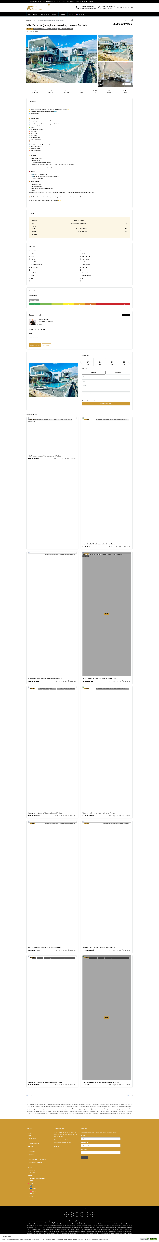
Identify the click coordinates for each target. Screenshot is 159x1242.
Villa (34, 20)
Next (125, 1097)
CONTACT (71, 14)
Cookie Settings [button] (144, 1239)
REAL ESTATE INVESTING (36, 1165)
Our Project (58, 419)
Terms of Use (50, 341)
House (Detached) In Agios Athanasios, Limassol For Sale (99, 544)
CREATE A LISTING (34, 1143)
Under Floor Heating (86, 275)
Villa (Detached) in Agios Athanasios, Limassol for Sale (98, 813)
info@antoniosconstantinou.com (88, 8)
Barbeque (33, 259)
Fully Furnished (34, 272)
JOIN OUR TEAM (34, 1141)
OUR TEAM (33, 1138)
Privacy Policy (74, 1209)
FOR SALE (32, 1151)
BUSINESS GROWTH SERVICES (37, 1178)
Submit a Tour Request (105, 403)
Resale (70, 28)
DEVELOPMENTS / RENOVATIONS (38, 1159)
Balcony (33, 256)
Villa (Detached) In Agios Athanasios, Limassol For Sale (44, 947)
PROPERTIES (33, 1149)
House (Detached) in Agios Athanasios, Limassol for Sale (45, 1082)
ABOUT (35, 14)
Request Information (35, 345)
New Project (53, 28)
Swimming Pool (85, 270)
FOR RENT (32, 1154)
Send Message (46, 345)
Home (29, 20)
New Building (44, 28)
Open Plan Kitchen (86, 256)
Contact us (56, 1146)
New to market (63, 28)
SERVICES (62, 14)
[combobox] (106, 377)
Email (30, 333)
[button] (152, 1239)
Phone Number (84, 1142)
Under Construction (66, 419)
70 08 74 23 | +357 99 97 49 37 (87, 6)
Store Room (84, 267)
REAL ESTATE (44, 14)
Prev (34, 1097)
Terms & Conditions (83, 1209)
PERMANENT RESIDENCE (36, 1162)
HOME (29, 14)
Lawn (32, 278)
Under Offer (31, 421)
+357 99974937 (42, 321)
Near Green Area (86, 251)
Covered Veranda (35, 261)
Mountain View (34, 281)
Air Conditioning (34, 251)
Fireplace (33, 270)
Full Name (83, 1135)
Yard (83, 281)
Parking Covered (85, 259)
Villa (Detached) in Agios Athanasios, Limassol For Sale (44, 456)
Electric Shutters (35, 267)
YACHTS (54, 14)
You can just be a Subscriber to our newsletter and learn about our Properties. (99, 1132)
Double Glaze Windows (36, 264)
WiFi (83, 278)
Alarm (32, 253)
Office (83, 253)
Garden (32, 275)
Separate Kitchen (86, 264)
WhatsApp (50, 321)
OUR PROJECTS (34, 1157)
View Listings (126, 315)
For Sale (36, 28)
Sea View (84, 261)
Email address (84, 1149)
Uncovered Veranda (86, 272)
